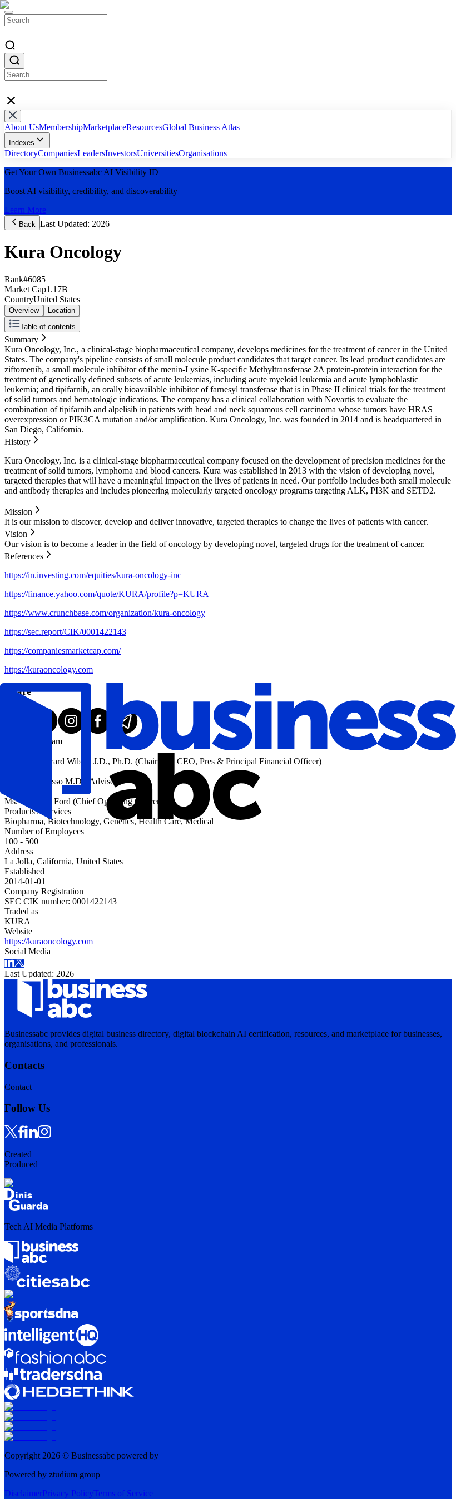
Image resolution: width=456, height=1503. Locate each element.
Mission (18, 357)
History (17, 347)
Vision (15, 367)
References (23, 377)
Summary (21, 337)
